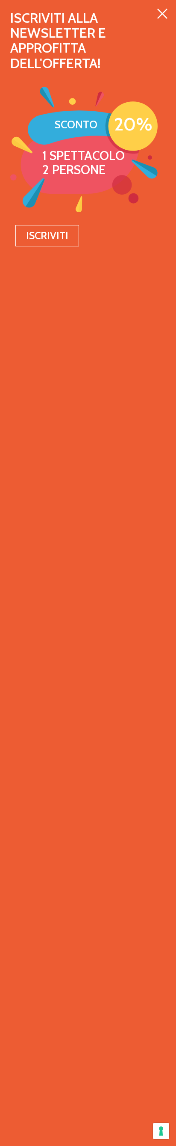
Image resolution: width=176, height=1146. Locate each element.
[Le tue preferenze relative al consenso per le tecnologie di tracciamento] (161, 1131)
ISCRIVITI (47, 235)
